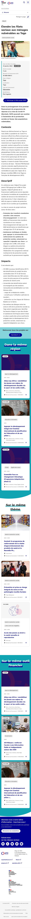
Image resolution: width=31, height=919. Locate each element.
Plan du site (6, 916)
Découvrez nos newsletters (11, 831)
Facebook (3, 844)
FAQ (26, 913)
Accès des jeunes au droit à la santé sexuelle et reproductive (14, 635)
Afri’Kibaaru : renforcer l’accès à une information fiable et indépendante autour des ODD (13, 746)
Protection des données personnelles (20, 903)
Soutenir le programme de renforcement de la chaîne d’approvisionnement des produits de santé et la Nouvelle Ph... (14, 545)
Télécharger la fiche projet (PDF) (16, 100)
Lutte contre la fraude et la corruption (19, 916)
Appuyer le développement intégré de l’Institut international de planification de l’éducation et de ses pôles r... (15, 431)
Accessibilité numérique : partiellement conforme (15, 910)
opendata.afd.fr (16, 863)
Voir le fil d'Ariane (5, 8)
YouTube (12, 844)
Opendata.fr (14, 335)
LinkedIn (17, 844)
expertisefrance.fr (6, 859)
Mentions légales (15, 906)
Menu (28, 2)
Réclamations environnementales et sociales (13, 913)
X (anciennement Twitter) (7, 844)
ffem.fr (18, 859)
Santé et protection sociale (8, 37)
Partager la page (28, 17)
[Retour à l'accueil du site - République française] (12, 3)
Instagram (21, 844)
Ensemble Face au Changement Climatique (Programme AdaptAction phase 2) (14, 478)
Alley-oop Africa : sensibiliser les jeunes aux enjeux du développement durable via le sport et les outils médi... (15, 384)
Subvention (6, 89)
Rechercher (24, 2)
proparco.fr (4, 863)
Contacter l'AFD (6, 903)
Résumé (6, 12)
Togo (4, 80)
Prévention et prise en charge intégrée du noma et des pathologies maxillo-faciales (15, 590)
